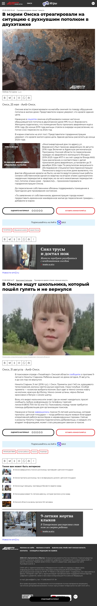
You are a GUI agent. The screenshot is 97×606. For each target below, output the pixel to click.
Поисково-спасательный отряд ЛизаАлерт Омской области (26, 357)
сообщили (74, 374)
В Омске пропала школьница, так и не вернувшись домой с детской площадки (44, 478)
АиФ (20, 92)
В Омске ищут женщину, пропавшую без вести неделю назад (37, 486)
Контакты (24, 551)
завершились (42, 412)
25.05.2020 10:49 (8, 10)
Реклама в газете (43, 548)
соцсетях (32, 119)
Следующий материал (50, 599)
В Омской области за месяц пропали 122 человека (33, 502)
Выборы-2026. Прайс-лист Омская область (69, 548)
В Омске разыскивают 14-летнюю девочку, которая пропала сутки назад (41, 494)
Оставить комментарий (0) (75, 211)
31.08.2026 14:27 (8, 280)
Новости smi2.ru (10, 272)
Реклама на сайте (27, 548)
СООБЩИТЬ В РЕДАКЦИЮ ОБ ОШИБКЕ (43, 551)
